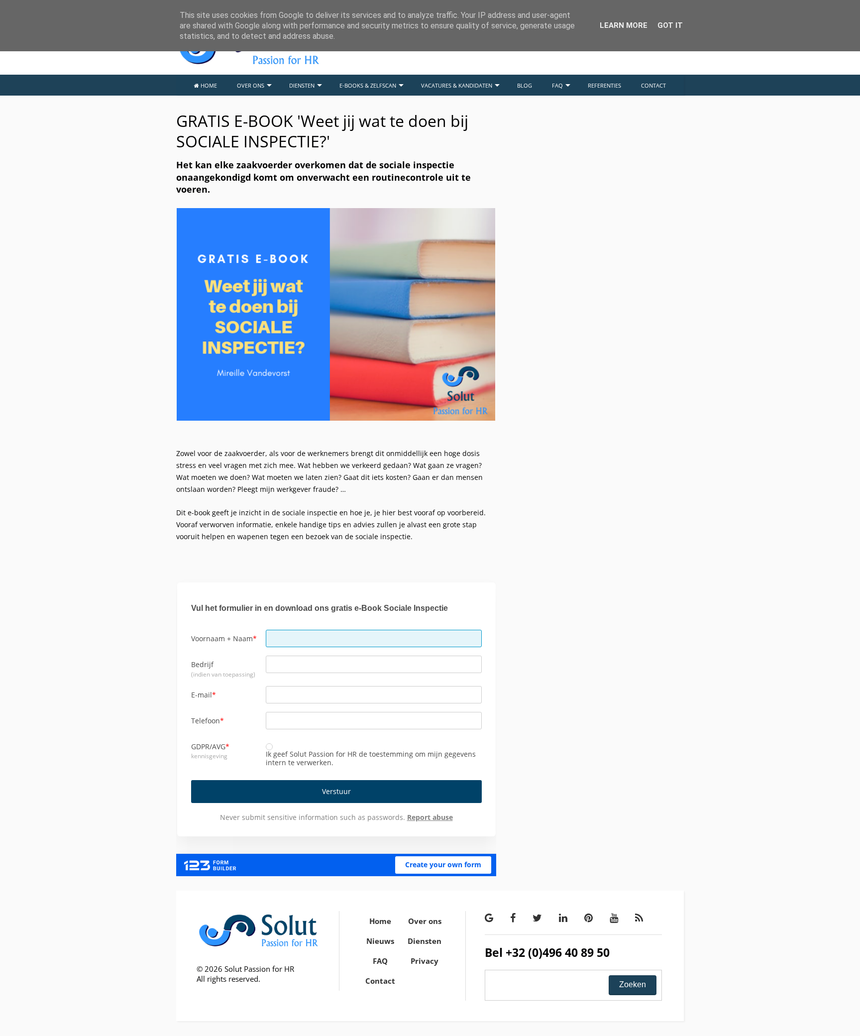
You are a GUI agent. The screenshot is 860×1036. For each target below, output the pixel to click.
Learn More (623, 25)
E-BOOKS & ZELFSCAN (367, 85)
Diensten (424, 941)
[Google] (489, 917)
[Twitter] (537, 917)
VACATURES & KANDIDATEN (456, 85)
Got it (670, 25)
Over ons (424, 921)
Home (380, 921)
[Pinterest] (588, 917)
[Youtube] (614, 917)
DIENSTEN (302, 85)
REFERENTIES (604, 85)
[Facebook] (513, 917)
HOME (208, 85)
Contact (380, 981)
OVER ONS (250, 85)
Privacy (424, 961)
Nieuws (380, 941)
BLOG (524, 85)
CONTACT (653, 85)
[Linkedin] (563, 917)
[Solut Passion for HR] (249, 63)
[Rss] (639, 917)
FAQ (557, 85)
